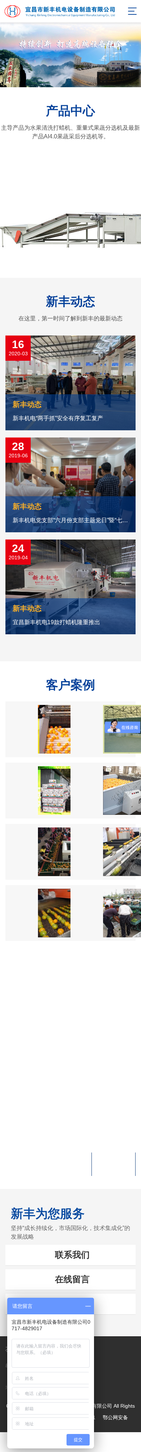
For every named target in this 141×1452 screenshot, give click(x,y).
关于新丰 (70, 980)
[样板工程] (103, 729)
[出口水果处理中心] (37, 790)
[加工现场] (103, 790)
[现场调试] (37, 729)
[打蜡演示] (37, 913)
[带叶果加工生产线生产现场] (37, 851)
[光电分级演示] (103, 851)
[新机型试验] (103, 913)
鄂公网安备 (115, 1417)
